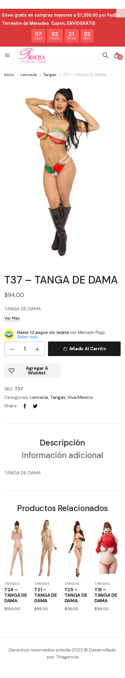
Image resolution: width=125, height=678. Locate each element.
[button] (7, 55)
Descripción (62, 443)
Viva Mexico (80, 397)
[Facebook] (24, 406)
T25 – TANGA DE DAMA (76, 595)
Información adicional (62, 456)
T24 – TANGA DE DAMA (15, 595)
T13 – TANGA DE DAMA (105, 595)
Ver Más (12, 318)
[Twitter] (35, 406)
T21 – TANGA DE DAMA (45, 595)
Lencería (29, 74)
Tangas (49, 74)
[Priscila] (32, 55)
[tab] (62, 443)
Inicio (9, 74)
